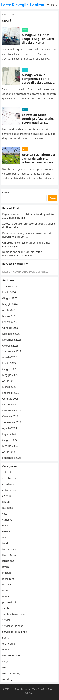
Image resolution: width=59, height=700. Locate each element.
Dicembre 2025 (11, 333)
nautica (6, 596)
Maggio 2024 (10, 446)
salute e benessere (13, 614)
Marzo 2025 (9, 387)
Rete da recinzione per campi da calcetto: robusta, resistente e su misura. (39, 160)
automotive (9, 490)
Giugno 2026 (9, 298)
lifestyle (6, 572)
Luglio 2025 (9, 363)
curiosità (7, 519)
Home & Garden (12, 555)
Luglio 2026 (9, 292)
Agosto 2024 (9, 428)
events (6, 531)
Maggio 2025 (10, 375)
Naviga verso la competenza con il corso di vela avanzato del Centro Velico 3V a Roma (39, 82)
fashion (6, 537)
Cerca (5, 192)
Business (7, 508)
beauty (6, 502)
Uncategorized (11, 655)
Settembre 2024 (11, 422)
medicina (7, 584)
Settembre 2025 (11, 351)
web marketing (11, 673)
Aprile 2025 (8, 381)
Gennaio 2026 (10, 327)
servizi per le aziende (14, 632)
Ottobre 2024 (10, 416)
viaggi (5, 661)
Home (5, 14)
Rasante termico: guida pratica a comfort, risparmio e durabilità (27, 234)
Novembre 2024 (11, 410)
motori (6, 590)
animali (6, 472)
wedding (7, 679)
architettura (9, 478)
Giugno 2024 (9, 440)
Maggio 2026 (10, 304)
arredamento (10, 484)
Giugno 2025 (9, 369)
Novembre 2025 (11, 339)
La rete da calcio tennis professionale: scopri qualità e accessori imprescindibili (38, 122)
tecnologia (8, 643)
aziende (6, 496)
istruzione (8, 561)
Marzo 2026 (9, 316)
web (4, 667)
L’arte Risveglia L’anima (22, 4)
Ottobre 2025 (10, 345)
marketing (8, 578)
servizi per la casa (12, 626)
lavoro (6, 567)
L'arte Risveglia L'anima (20, 689)
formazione (9, 549)
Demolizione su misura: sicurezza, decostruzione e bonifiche (22, 253)
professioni (9, 602)
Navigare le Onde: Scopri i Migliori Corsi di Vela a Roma (38, 39)
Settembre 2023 (11, 457)
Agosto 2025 (9, 357)
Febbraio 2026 (10, 322)
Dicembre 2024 (11, 404)
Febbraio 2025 (10, 393)
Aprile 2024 (8, 452)
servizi (6, 620)
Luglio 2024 (9, 434)
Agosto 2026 (9, 286)
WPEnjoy (29, 693)
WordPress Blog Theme (43, 689)
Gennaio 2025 (10, 398)
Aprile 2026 (8, 310)
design (6, 525)
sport (25, 29)
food (5, 543)
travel (5, 649)
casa (5, 513)
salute (5, 608)
